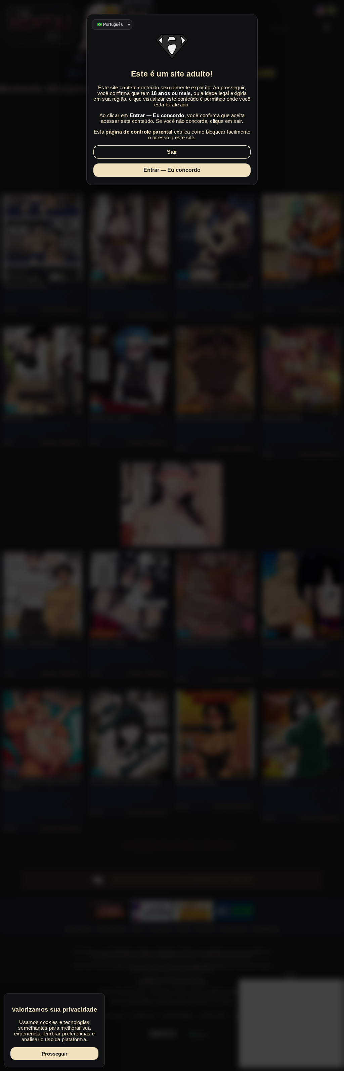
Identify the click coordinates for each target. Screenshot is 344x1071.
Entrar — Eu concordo (172, 170)
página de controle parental (138, 132)
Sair (172, 152)
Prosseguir (55, 1054)
